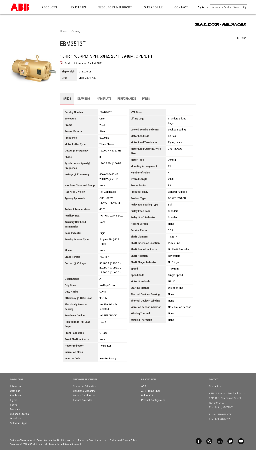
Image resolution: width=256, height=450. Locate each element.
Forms (13, 404)
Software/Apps (18, 423)
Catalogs (15, 391)
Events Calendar (82, 400)
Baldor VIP (147, 395)
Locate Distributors (84, 395)
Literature (15, 386)
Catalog (75, 31)
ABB (143, 386)
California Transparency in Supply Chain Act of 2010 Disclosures (42, 440)
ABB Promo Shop (150, 391)
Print (243, 38)
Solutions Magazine (84, 391)
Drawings (15, 418)
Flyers (13, 400)
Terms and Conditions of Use (92, 440)
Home (63, 31)
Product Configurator (153, 400)
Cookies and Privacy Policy (123, 440)
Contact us (215, 386)
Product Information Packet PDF (83, 63)
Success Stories (19, 414)
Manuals (15, 409)
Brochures (16, 395)
